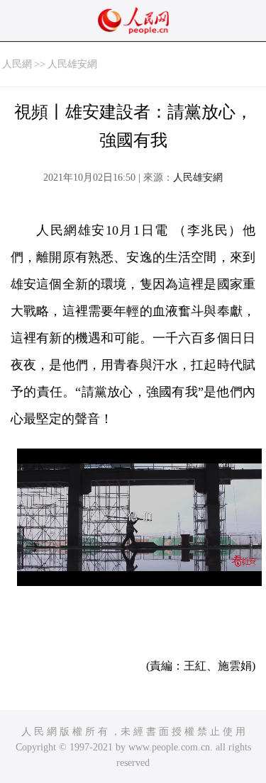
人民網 (17, 64)
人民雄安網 (72, 64)
